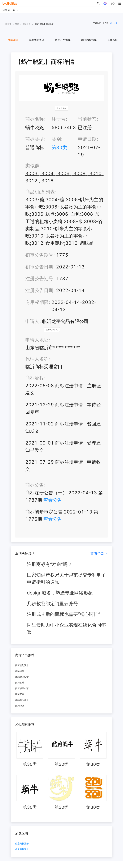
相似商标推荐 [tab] (89, 40)
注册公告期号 (39, 278)
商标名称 (34, 119)
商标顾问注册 (22, 700)
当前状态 (87, 119)
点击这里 (114, 23)
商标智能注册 (22, 665)
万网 (17, 24)
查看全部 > (99, 553)
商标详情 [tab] (13, 40)
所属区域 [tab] (112, 40)
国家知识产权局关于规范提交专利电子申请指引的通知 (66, 578)
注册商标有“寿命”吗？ (49, 564)
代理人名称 (37, 359)
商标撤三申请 (22, 688)
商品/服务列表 (40, 192)
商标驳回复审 (22, 676)
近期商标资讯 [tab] (36, 40)
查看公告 (52, 500)
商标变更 (19, 694)
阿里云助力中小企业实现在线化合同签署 (66, 628)
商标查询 (19, 705)
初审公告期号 (39, 255)
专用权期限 (37, 302)
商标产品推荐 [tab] (62, 40)
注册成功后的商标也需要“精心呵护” (63, 614)
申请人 (32, 321)
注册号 (59, 119)
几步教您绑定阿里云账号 (52, 603)
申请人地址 (37, 340)
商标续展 (19, 671)
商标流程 (34, 378)
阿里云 (8, 24)
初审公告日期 (39, 267)
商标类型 (34, 139)
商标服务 (26, 24)
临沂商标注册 (22, 849)
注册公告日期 (39, 290)
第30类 (59, 147)
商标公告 (34, 485)
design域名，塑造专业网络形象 (60, 593)
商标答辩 (19, 682)
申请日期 (87, 139)
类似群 (32, 165)
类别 (56, 139)
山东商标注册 (22, 843)
